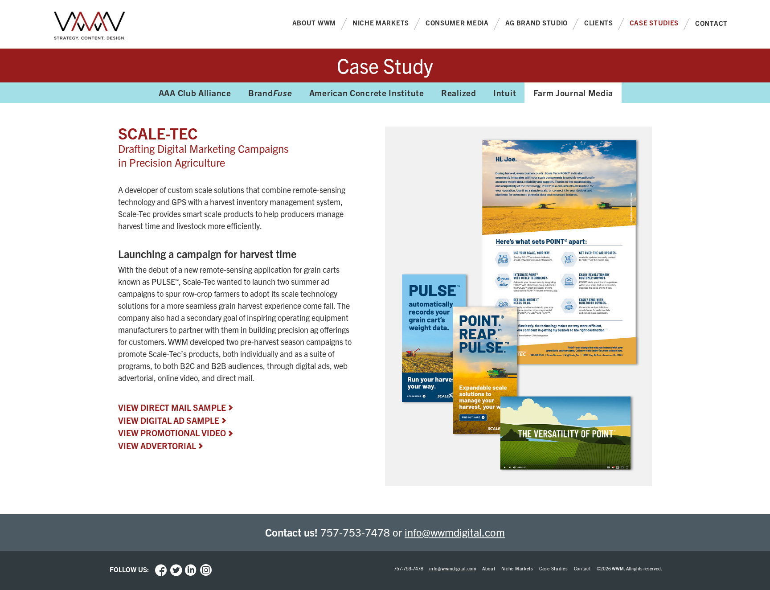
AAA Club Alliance (195, 92)
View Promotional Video (172, 432)
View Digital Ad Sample (168, 420)
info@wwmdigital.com (455, 532)
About (489, 568)
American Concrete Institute (366, 92)
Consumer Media (457, 22)
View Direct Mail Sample (172, 407)
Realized (458, 92)
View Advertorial (157, 445)
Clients (598, 22)
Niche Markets (380, 22)
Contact (711, 23)
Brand (270, 92)
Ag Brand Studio (536, 22)
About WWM (314, 22)
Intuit (504, 92)
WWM (89, 27)
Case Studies (654, 22)
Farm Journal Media (573, 92)
